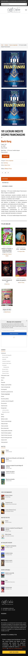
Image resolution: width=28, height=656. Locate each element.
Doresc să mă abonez (14, 333)
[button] (14, 322)
